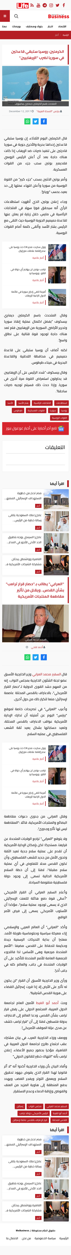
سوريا (53, 410)
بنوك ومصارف (34, 26)
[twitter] (35, 121)
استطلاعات (61, 403)
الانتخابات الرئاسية (42, 403)
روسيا (64, 410)
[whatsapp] (27, 121)
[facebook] (44, 121)
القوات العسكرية (36, 410)
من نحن (26, 1238)
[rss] (32, 5)
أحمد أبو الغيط (47, 1003)
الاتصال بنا (12, 1238)
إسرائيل (20, 1106)
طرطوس (18, 410)
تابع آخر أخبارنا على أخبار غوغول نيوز (32, 428)
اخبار (50, 26)
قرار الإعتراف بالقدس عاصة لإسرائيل (30, 1120)
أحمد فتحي (37, 647)
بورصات (16, 26)
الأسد (10, 403)
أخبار (57, 35)
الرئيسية (66, 35)
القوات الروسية (59, 418)
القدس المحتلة (59, 1120)
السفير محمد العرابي (46, 674)
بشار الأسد (23, 403)
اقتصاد (62, 26)
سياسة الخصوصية (45, 1238)
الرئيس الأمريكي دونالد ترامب (33, 1113)
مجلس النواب (35, 1106)
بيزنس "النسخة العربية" (48, 111)
